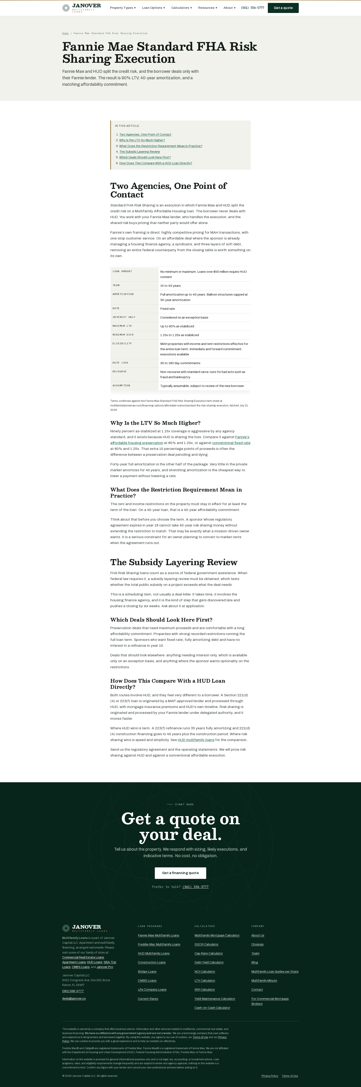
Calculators (181, 7)
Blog (254, 962)
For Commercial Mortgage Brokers (270, 1001)
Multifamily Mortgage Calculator (217, 935)
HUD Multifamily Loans (154, 953)
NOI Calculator (204, 971)
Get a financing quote (180, 873)
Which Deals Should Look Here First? (145, 157)
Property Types (123, 7)
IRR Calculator (204, 989)
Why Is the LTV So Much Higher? (142, 140)
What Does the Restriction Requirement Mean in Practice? (160, 146)
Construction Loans (152, 962)
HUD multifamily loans (196, 740)
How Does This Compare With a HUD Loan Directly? (155, 163)
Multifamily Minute (264, 980)
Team (255, 953)
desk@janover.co (74, 998)
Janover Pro (105, 967)
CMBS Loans (81, 967)
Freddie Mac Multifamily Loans (159, 944)
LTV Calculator (204, 980)
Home (65, 33)
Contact (257, 989)
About (230, 7)
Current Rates (148, 998)
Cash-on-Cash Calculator (212, 1007)
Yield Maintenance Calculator (214, 998)
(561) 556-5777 (252, 8)
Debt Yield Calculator (209, 962)
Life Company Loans (152, 989)
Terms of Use (200, 1037)
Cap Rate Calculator (208, 953)
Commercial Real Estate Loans (83, 957)
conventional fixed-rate (231, 443)
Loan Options (153, 7)
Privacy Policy (270, 1075)
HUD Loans (94, 962)
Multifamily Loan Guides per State (275, 971)
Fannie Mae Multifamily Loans (158, 935)
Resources (207, 7)
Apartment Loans (74, 962)
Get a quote (283, 8)
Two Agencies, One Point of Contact (145, 134)
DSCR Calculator (206, 944)
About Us (257, 935)
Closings (257, 944)
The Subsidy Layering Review (139, 151)
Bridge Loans (147, 971)
